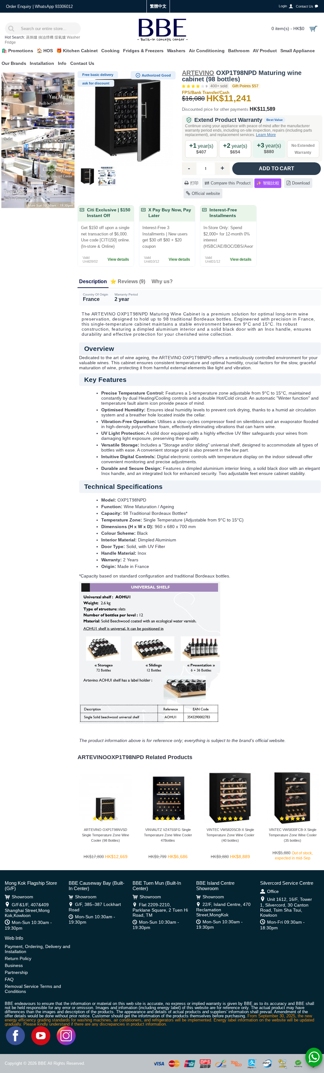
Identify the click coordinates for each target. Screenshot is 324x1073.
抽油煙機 (45, 37)
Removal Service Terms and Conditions (33, 989)
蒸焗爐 (31, 37)
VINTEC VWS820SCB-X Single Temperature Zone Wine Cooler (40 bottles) (230, 835)
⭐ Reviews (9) (127, 281)
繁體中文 (158, 6)
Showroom (22, 896)
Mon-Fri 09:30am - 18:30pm (282, 925)
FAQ (9, 979)
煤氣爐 (60, 37)
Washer (73, 37)
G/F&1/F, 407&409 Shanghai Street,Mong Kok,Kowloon (27, 910)
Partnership (16, 972)
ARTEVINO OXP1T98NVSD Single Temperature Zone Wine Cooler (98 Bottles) (105, 835)
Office (273, 891)
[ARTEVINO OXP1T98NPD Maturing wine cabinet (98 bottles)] (127, 117)
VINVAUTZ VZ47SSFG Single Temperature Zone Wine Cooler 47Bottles (168, 835)
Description (93, 281)
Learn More (266, 135)
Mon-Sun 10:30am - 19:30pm (28, 925)
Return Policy (18, 958)
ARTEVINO (198, 72)
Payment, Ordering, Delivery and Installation (37, 949)
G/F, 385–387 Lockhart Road (95, 907)
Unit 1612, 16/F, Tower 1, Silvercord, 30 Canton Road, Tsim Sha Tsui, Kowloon (286, 907)
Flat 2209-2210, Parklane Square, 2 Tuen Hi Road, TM (160, 910)
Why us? (162, 281)
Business (14, 965)
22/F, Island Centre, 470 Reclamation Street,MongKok (223, 909)
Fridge (10, 42)
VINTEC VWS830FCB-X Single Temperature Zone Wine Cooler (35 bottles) (293, 835)
